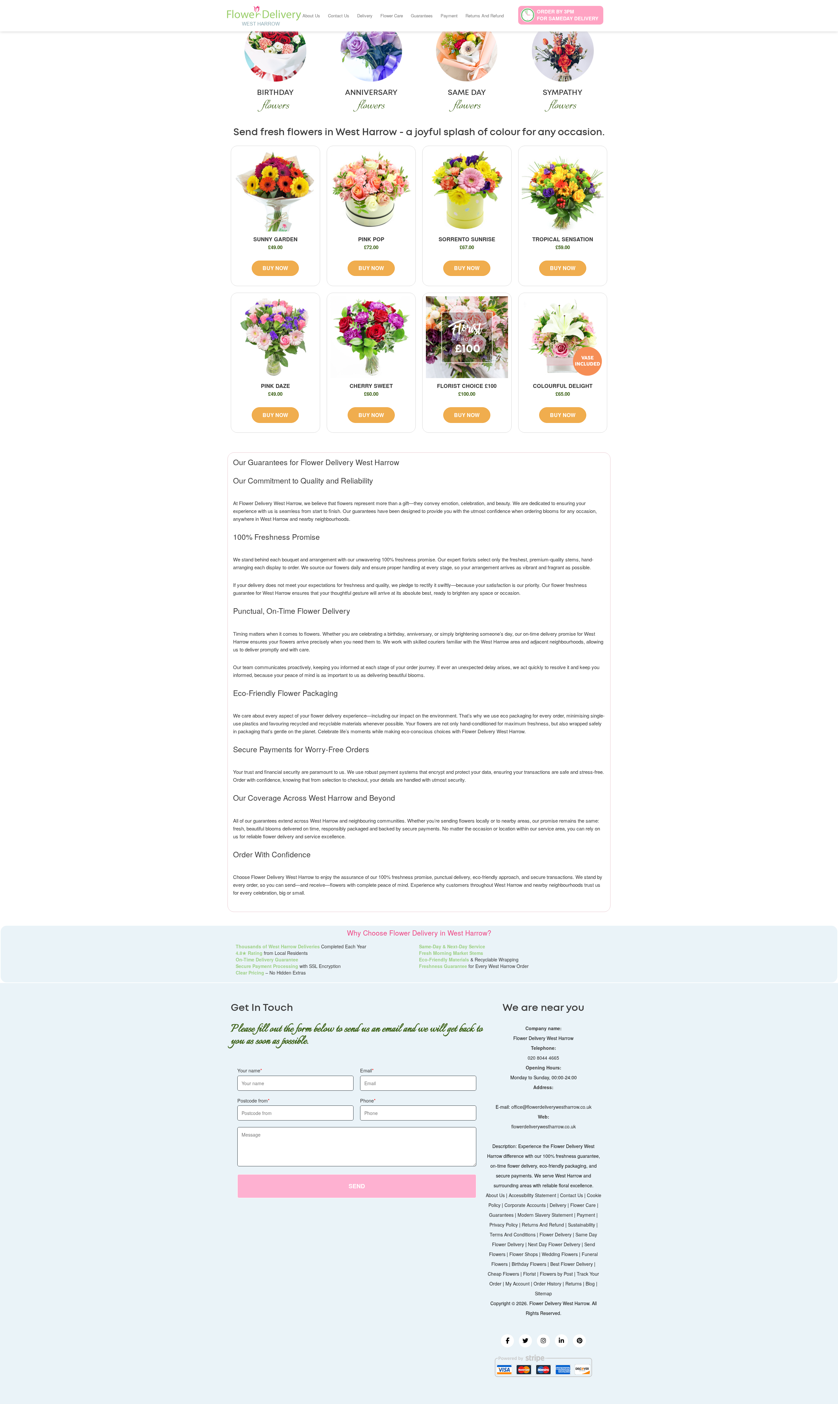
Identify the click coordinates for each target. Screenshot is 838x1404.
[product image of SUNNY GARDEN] (275, 190)
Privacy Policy (503, 1224)
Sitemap (543, 1293)
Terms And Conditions (513, 1234)
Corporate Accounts (525, 1205)
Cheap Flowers (503, 1273)
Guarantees (422, 15)
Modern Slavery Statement (545, 1215)
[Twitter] (525, 1340)
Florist (529, 1273)
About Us (311, 15)
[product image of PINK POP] (371, 190)
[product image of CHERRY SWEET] (371, 337)
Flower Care (391, 15)
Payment (449, 15)
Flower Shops (523, 1254)
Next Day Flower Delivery (554, 1244)
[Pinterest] (579, 1340)
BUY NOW (275, 268)
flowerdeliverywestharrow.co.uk (543, 1126)
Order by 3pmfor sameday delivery (567, 15)
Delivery (365, 15)
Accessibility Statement (532, 1195)
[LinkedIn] (561, 1340)
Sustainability (581, 1224)
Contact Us (338, 15)
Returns (573, 1283)
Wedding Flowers (560, 1254)
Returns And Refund (484, 15)
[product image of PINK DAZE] (275, 337)
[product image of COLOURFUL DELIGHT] (563, 337)
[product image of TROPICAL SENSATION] (563, 190)
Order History (547, 1283)
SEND (357, 1186)
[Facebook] (507, 1340)
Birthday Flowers (529, 1264)
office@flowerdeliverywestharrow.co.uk (551, 1106)
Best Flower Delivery (571, 1264)
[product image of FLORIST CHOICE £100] (467, 337)
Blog (590, 1283)
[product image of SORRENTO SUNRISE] (467, 190)
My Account (517, 1283)
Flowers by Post (556, 1273)
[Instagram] (543, 1340)
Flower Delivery (555, 1234)
